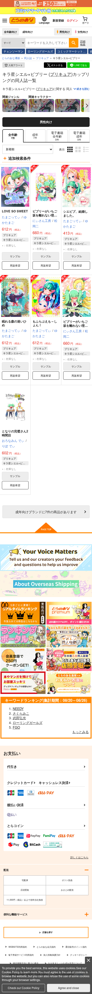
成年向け (27, 32)
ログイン (72, 20)
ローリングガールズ (40, 51)
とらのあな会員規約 (46, 946)
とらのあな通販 (11, 58)
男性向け (64, 32)
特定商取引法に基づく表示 (25, 963)
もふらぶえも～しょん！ (45, 323)
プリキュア (60, 74)
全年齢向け (10, 32)
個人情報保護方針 (51, 954)
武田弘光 (19, 717)
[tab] (35, 136)
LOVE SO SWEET (15, 211)
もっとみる (80, 731)
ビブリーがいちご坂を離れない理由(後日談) (75, 325)
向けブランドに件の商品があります (46, 511)
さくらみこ (21, 713)
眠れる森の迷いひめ (14, 323)
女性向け (83, 32)
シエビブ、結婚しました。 (75, 213)
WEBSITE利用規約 (17, 946)
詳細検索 (82, 42)
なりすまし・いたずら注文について (65, 963)
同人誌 (28, 58)
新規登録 (58, 20)
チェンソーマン (13, 51)
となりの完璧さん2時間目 (15, 433)
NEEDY (18, 708)
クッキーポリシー (78, 954)
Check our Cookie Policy (23, 988)
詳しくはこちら (79, 857)
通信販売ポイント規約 (76, 946)
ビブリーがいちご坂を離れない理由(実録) (45, 215)
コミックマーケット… (71, 51)
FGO (16, 727)
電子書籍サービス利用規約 (21, 954)
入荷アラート (15, 65)
